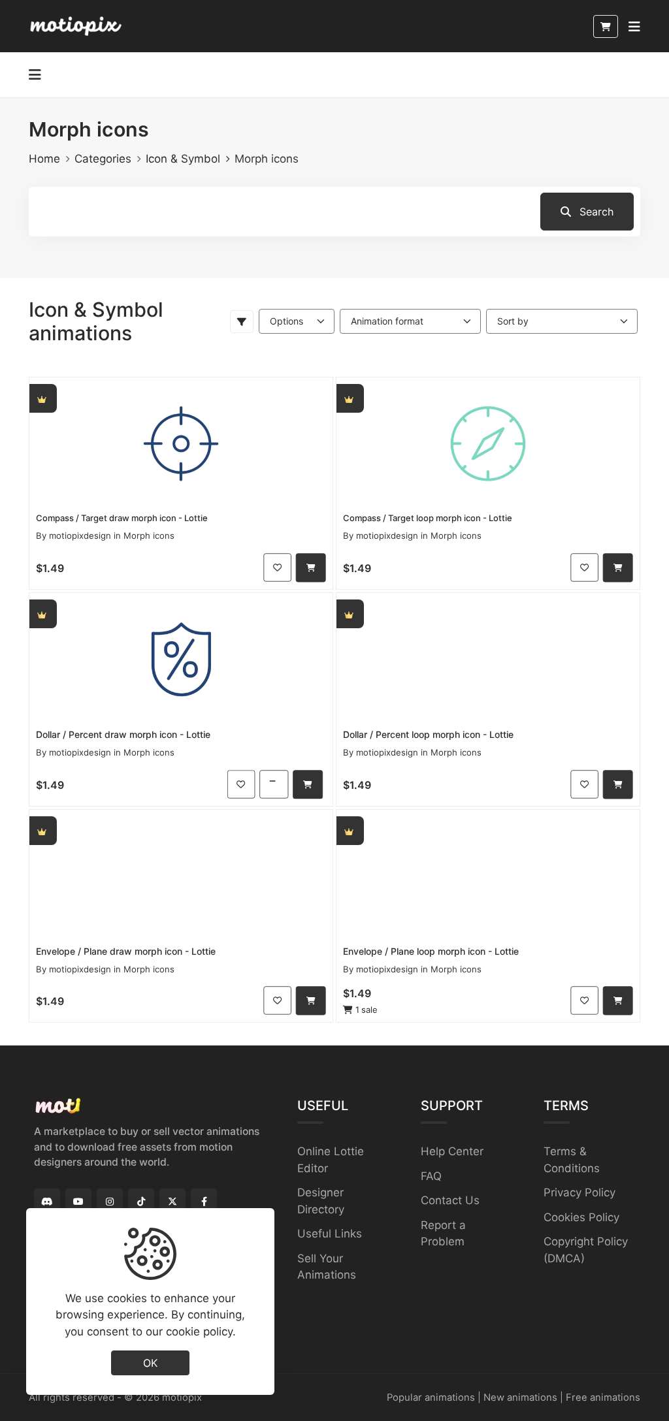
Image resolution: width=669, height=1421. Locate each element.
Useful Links (329, 1233)
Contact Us (450, 1200)
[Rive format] (273, 784)
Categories (102, 158)
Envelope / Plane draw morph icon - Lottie (126, 951)
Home (44, 158)
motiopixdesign (80, 535)
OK (150, 1362)
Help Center (452, 1151)
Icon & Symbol (183, 158)
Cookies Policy (581, 1217)
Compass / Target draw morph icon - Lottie (122, 518)
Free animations (603, 1397)
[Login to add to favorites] (277, 567)
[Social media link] (47, 1202)
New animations (520, 1397)
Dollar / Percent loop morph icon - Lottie (428, 734)
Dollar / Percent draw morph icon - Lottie (123, 734)
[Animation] (181, 442)
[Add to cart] (311, 567)
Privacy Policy (579, 1192)
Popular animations (431, 1397)
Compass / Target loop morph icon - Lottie (427, 518)
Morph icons (148, 535)
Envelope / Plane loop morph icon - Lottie (431, 951)
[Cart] (605, 26)
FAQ (431, 1176)
